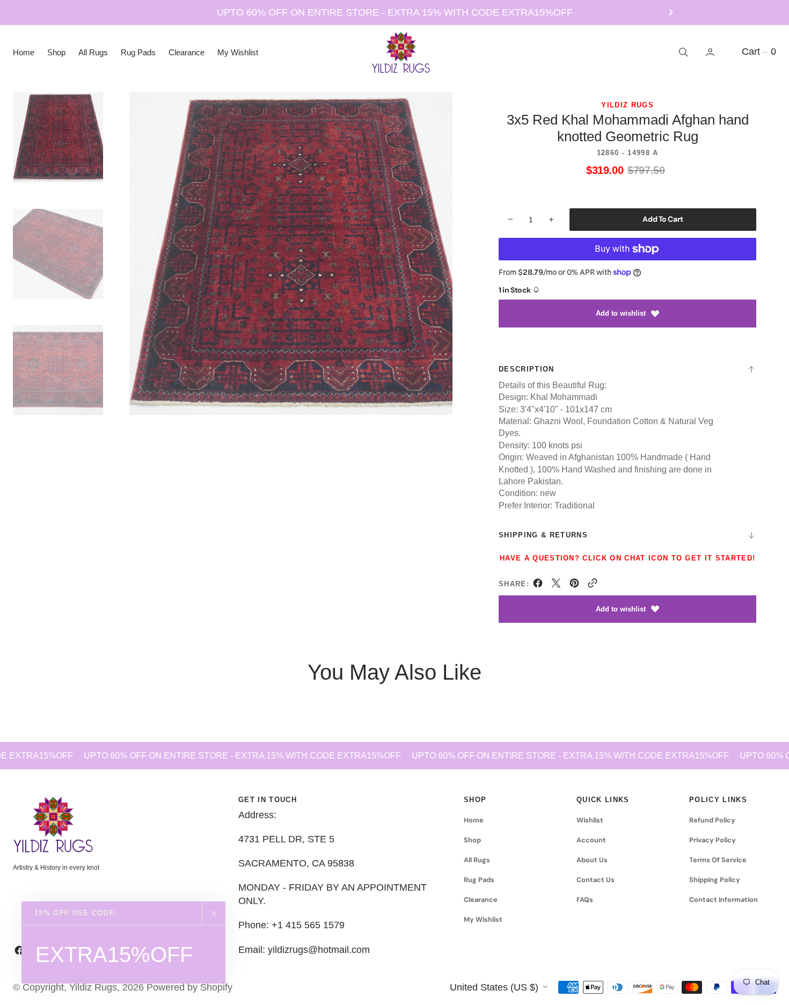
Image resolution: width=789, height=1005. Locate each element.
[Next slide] (670, 12)
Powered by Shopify (189, 987)
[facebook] (537, 585)
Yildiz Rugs (93, 987)
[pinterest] (574, 585)
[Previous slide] (118, 12)
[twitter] (556, 585)
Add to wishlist (621, 313)
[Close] (213, 913)
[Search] (682, 52)
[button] (711, 52)
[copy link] (592, 585)
